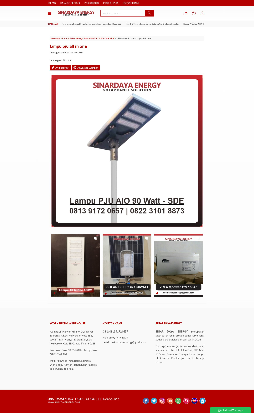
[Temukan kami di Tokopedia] (178, 403)
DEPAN (52, 3)
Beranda (55, 38)
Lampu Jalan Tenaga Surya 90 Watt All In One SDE (88, 38)
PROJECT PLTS (110, 3)
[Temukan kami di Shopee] (170, 403)
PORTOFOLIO (91, 3)
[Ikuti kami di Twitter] (154, 403)
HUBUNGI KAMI (131, 3)
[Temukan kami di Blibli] (202, 403)
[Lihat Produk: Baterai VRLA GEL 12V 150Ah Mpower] (157, 293)
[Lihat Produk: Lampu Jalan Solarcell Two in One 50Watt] (106, 293)
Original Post (62, 67)
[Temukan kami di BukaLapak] (186, 403)
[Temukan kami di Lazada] (194, 403)
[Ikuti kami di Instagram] (162, 403)
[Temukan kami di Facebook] (146, 403)
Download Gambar (87, 67)
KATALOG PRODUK (70, 3)
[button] (149, 13)
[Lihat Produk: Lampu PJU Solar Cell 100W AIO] (54, 293)
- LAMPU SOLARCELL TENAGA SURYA (83, 398)
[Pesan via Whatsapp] (185, 13)
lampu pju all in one (68, 46)
